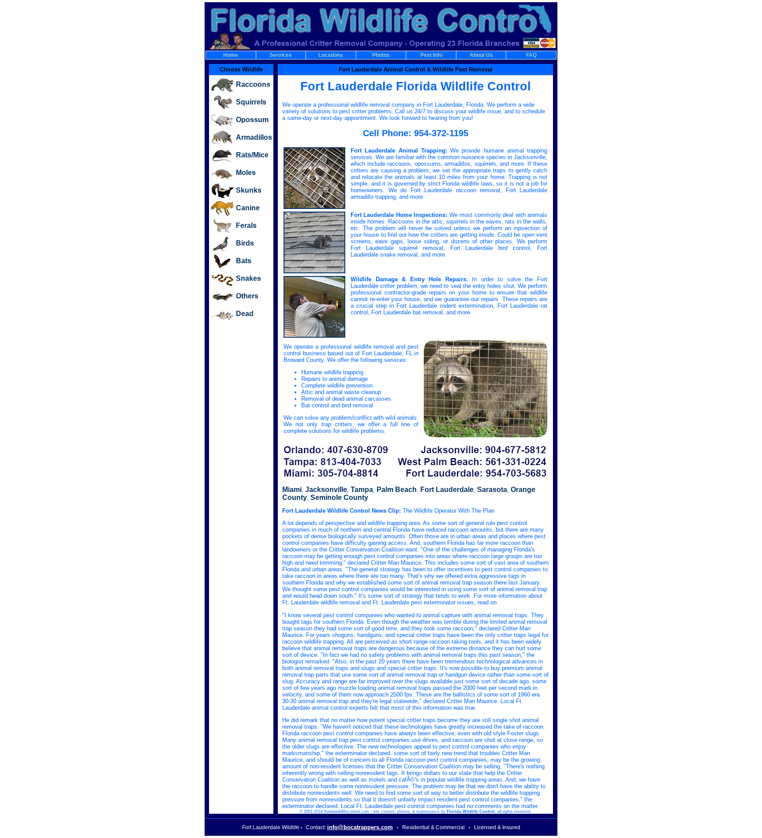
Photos (381, 55)
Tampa (362, 489)
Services (280, 55)
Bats (243, 260)
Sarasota (492, 489)
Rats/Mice (252, 155)
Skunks (248, 190)
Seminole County (339, 497)
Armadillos (254, 137)
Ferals (246, 225)
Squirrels (251, 102)
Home (230, 55)
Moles (246, 172)
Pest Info (431, 55)
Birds (245, 243)
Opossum (252, 119)
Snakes (248, 278)
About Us (481, 55)
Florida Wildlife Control (471, 811)
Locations (330, 55)
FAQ (531, 55)
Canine (248, 208)
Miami (292, 489)
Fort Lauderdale (447, 489)
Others (247, 296)
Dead (245, 313)
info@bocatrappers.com (360, 827)
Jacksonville (326, 489)
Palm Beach (397, 489)
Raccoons (253, 84)
